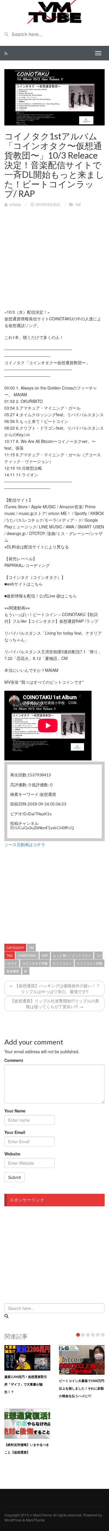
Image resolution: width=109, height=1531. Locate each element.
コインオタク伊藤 (35, 963)
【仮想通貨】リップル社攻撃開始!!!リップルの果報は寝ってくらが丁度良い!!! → (54, 1003)
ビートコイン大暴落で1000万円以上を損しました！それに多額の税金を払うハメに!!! (81, 1388)
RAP (45, 955)
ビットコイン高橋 (89, 963)
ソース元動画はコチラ (24, 844)
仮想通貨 (12, 971)
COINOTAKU (27, 955)
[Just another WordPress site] (54, 11)
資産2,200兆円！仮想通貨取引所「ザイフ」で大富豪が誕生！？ (25, 1384)
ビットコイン (62, 963)
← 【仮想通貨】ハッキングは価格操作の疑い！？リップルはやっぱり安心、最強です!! (54, 988)
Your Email (14, 1132)
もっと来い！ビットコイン (72, 955)
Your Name (15, 1111)
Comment (13, 1060)
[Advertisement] (53, 253)
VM (78, 204)
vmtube (15, 204)
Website (12, 1154)
